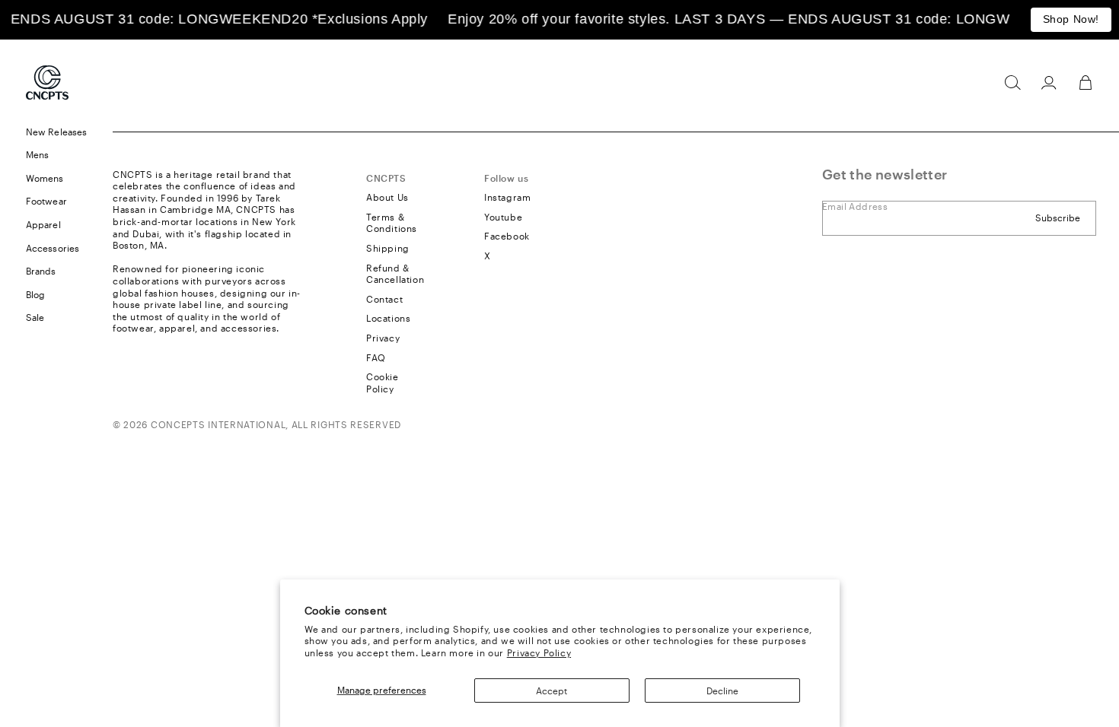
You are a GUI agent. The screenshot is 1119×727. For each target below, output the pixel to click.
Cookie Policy (382, 382)
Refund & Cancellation (395, 273)
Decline (722, 690)
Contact (384, 299)
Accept (551, 690)
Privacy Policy (539, 652)
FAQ (376, 357)
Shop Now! (1071, 19)
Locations (388, 318)
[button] (1012, 83)
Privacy (383, 337)
